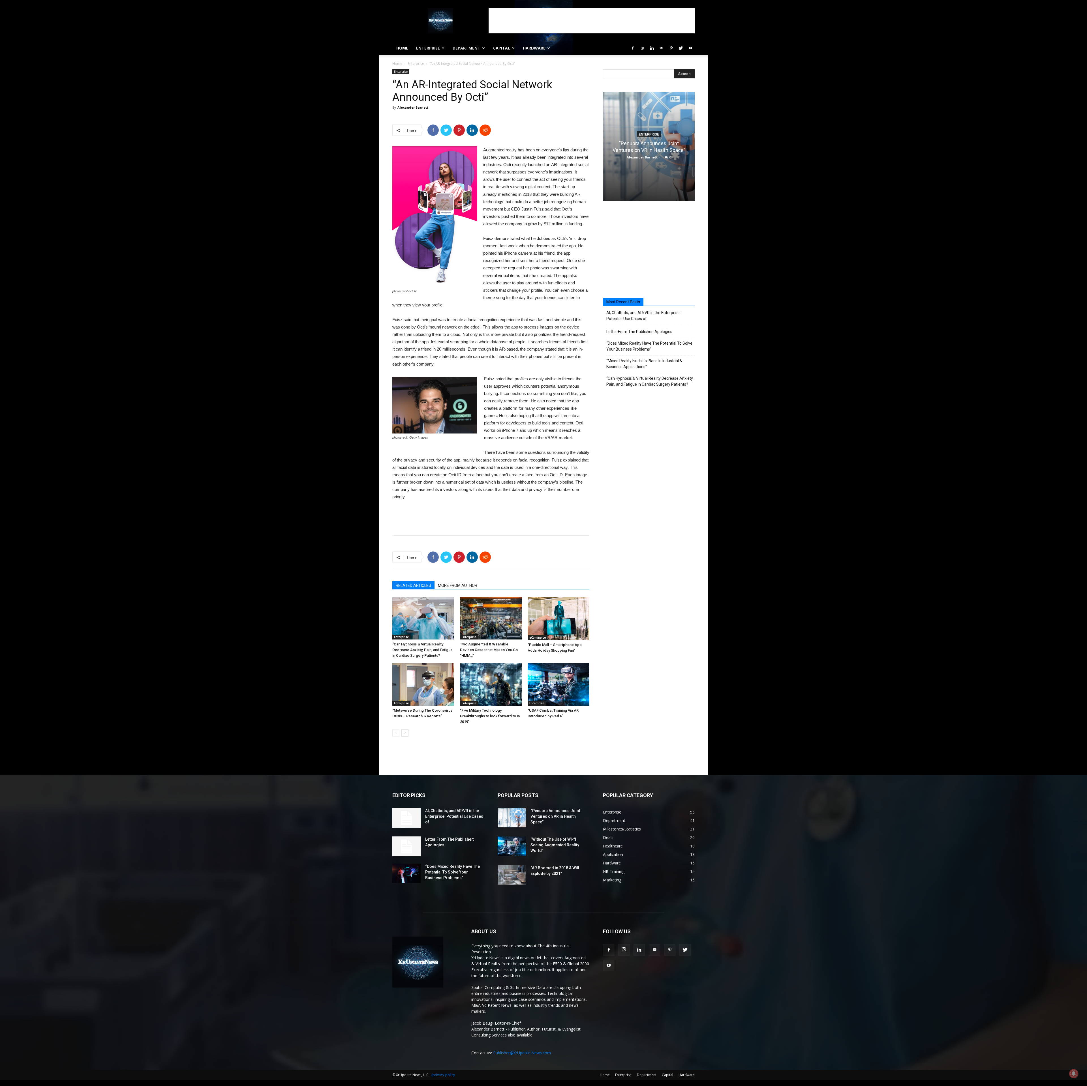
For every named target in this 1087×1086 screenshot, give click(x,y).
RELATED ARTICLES (413, 585)
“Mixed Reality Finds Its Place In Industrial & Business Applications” (644, 364)
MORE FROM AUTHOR (457, 585)
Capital (501, 48)
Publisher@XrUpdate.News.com (522, 1052)
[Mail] (661, 48)
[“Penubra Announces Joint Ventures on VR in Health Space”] (512, 817)
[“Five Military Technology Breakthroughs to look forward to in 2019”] (491, 684)
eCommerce (537, 637)
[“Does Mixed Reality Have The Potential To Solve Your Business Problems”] (406, 873)
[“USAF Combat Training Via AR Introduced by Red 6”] (558, 684)
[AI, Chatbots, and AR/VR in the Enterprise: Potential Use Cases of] (406, 818)
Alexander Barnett (412, 107)
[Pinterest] (671, 48)
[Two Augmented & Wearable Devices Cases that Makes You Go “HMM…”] (491, 618)
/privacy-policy (443, 1074)
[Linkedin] (652, 48)
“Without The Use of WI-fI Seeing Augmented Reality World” (554, 845)
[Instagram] (642, 48)
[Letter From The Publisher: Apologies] (406, 846)
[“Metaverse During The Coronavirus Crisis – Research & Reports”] (423, 684)
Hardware (534, 48)
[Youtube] (690, 48)
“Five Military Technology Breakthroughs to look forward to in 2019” (490, 716)
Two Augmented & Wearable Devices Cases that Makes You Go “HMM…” (489, 650)
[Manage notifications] (1073, 1073)
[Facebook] (632, 48)
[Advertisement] (592, 20)
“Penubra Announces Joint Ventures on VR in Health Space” (555, 816)
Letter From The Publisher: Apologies (639, 331)
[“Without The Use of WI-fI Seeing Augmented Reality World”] (512, 846)
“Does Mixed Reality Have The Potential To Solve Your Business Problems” (649, 346)
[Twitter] (681, 48)
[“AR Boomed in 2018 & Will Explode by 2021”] (512, 875)
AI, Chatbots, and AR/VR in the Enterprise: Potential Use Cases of (643, 315)
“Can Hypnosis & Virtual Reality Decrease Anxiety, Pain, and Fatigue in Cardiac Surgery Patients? (422, 650)
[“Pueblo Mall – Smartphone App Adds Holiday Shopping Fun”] (558, 618)
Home (402, 48)
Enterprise (428, 48)
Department (466, 48)
